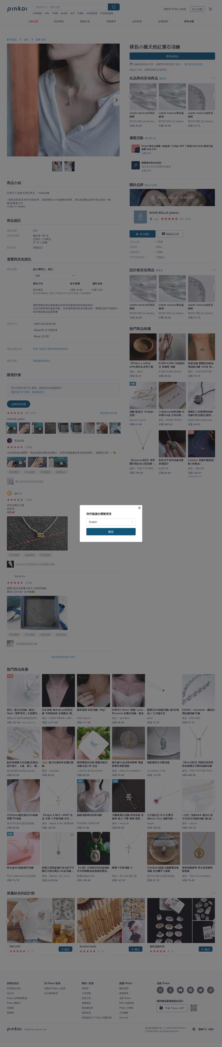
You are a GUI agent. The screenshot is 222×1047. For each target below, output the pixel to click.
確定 (111, 532)
